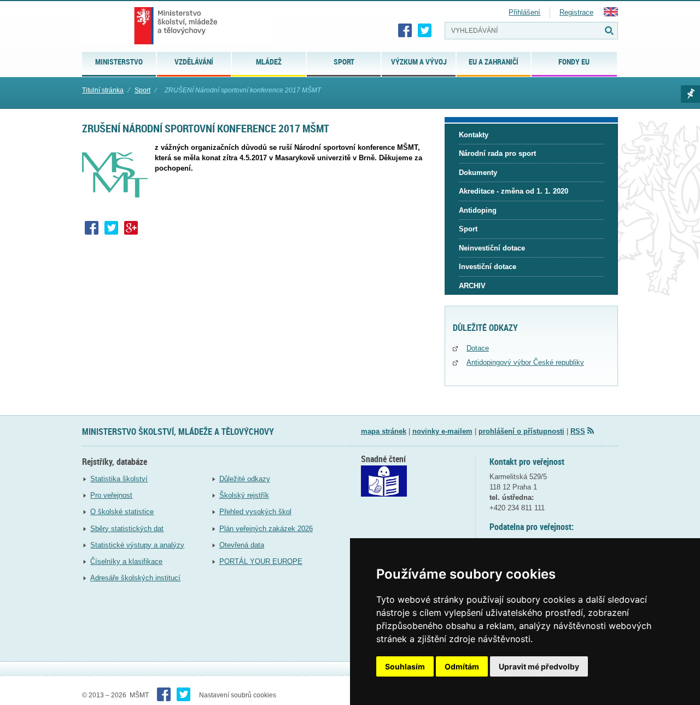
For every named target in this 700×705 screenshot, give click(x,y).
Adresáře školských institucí (135, 578)
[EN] (611, 14)
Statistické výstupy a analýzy (137, 545)
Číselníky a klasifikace (126, 561)
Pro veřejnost (111, 495)
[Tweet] (111, 228)
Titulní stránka (103, 90)
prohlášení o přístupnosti (521, 431)
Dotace (477, 348)
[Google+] (131, 228)
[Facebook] (405, 31)
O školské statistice (122, 512)
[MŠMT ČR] (176, 25)
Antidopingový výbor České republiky (525, 362)
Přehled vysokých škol (255, 512)
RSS (577, 431)
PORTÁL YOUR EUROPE (260, 561)
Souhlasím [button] (405, 666)
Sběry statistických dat (127, 529)
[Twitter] (425, 31)
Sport (142, 90)
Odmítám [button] (462, 666)
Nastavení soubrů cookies (237, 695)
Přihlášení (524, 12)
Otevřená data (241, 545)
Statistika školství (119, 479)
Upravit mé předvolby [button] (539, 666)
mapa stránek (383, 431)
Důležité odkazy (244, 479)
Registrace (576, 12)
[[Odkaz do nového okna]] (384, 494)
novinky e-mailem (442, 431)
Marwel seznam (690, 94)
